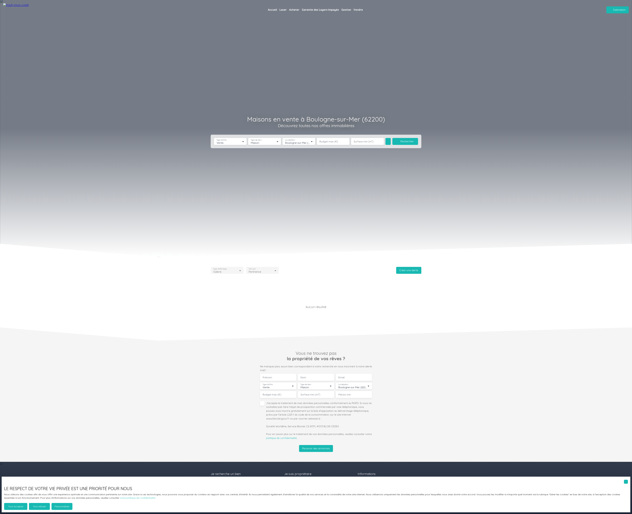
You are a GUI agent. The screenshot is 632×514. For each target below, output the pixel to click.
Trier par (252, 269)
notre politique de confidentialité (137, 497)
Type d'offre (221, 140)
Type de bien (256, 140)
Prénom (267, 377)
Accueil (272, 9)
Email (341, 377)
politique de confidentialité (281, 438)
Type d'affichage (220, 269)
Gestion (346, 9)
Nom (303, 377)
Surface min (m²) (363, 141)
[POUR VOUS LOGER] (19, 10)
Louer (283, 9)
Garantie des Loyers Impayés (320, 9)
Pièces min (344, 394)
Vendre (358, 9)
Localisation (290, 140)
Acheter (294, 9)
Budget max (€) (328, 141)
